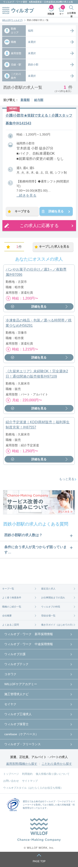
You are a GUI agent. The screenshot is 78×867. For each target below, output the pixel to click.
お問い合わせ (11, 780)
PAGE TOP (39, 861)
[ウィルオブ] (18, 10)
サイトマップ (30, 780)
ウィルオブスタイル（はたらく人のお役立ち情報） (33, 787)
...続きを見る (26, 195)
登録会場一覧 (48, 615)
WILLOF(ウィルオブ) (12, 20)
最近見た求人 (48, 588)
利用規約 (27, 773)
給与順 (38, 100)
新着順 (25, 100)
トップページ (11, 773)
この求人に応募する (39, 225)
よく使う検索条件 (11, 597)
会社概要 (7, 615)
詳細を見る (56, 211)
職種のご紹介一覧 (11, 606)
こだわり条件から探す (57, 763)
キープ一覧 (8, 588)
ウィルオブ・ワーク (13, 2)
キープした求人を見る (54, 246)
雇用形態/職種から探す (21, 763)
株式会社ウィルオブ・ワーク (50, 801)
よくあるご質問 (10, 624)
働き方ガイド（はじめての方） (58, 624)
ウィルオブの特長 (50, 606)
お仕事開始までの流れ (53, 597)
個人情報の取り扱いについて (53, 773)
